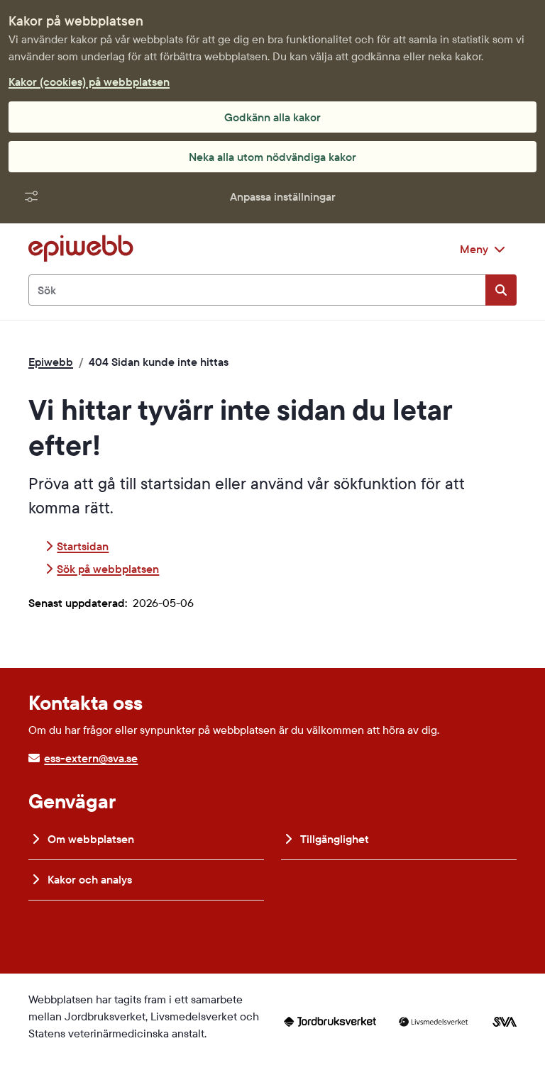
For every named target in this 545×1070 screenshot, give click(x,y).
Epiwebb (50, 362)
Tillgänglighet (333, 839)
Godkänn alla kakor (272, 117)
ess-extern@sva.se (91, 758)
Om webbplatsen (89, 839)
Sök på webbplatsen (108, 569)
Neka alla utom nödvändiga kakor (272, 157)
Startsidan (83, 546)
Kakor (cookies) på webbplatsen (89, 81)
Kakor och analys (88, 879)
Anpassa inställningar (283, 196)
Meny (474, 249)
